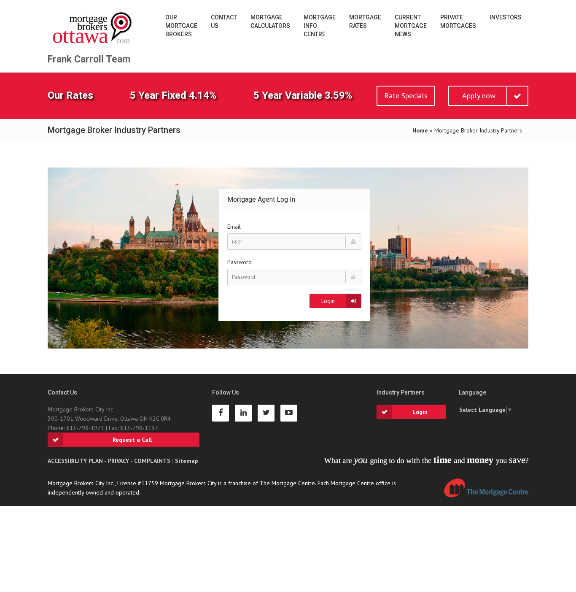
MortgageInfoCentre (320, 26)
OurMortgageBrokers (181, 26)
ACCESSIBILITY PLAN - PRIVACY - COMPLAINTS (109, 461)
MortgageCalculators (270, 21)
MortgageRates (365, 21)
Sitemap (186, 461)
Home (420, 130)
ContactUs (224, 21)
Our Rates (70, 95)
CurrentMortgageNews (411, 26)
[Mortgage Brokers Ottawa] (93, 28)
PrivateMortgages (458, 21)
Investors (506, 17)
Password (239, 262)
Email (234, 226)
